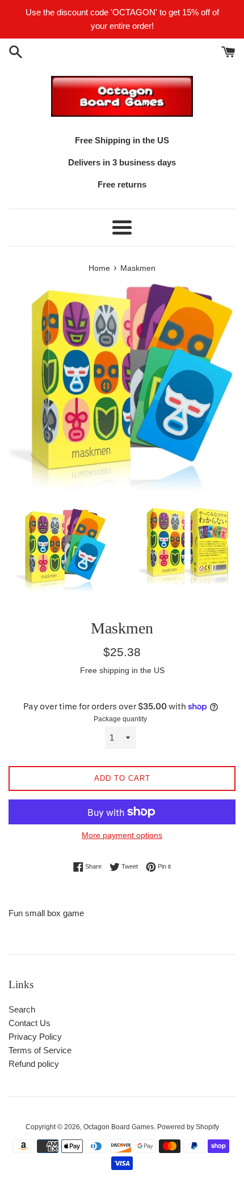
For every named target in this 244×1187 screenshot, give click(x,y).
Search (22, 1009)
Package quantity (120, 719)
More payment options (122, 835)
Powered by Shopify (188, 1127)
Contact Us (30, 1023)
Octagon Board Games (118, 1127)
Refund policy (34, 1064)
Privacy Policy (35, 1036)
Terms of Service (40, 1050)
